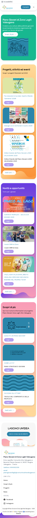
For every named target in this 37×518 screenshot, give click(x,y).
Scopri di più (9, 34)
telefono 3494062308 (11, 467)
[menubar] (6, 1)
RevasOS (18, 513)
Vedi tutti (8, 173)
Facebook (9, 499)
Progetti (6, 488)
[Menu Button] (33, 7)
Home (6, 480)
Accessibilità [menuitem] (8, 2)
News (5, 492)
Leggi (8, 102)
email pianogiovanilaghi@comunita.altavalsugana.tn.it (20, 471)
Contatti (26, 7)
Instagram (10, 503)
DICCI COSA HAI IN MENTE (18, 434)
